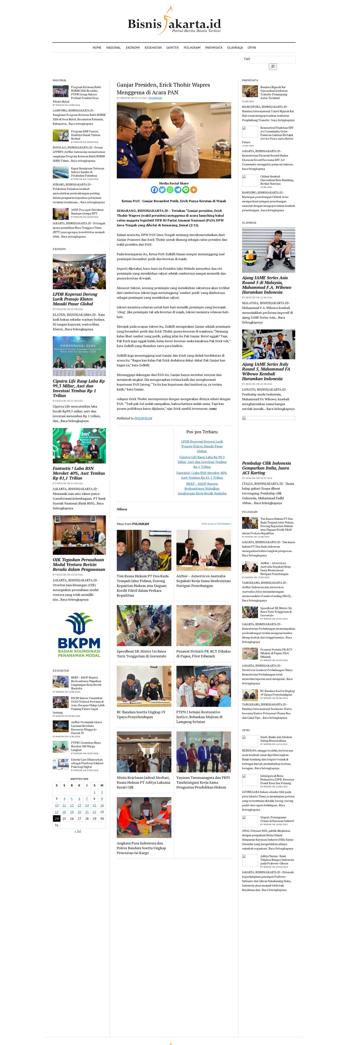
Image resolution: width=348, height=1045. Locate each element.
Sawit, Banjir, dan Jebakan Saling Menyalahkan (276, 738)
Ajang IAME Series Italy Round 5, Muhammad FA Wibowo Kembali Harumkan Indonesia (266, 371)
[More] (193, 189)
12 (72, 805)
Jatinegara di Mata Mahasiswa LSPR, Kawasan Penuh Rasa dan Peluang (277, 779)
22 (94, 812)
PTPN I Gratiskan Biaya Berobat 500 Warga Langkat (86, 746)
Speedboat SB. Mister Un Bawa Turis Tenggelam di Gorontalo (141, 653)
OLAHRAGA (235, 47)
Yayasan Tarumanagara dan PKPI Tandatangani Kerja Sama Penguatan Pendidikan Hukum (203, 782)
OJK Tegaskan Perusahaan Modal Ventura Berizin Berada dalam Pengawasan (79, 564)
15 (94, 805)
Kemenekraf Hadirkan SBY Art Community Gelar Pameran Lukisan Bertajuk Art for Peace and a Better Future (268, 135)
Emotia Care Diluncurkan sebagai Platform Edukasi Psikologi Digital (87, 763)
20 (79, 812)
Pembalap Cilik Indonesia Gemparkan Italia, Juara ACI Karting (266, 468)
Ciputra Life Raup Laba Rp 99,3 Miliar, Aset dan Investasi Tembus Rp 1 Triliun (79, 388)
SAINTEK (172, 47)
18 (64, 812)
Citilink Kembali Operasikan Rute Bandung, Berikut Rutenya (277, 180)
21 (87, 812)
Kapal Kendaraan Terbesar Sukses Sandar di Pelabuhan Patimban (87, 172)
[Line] (185, 189)
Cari (247, 58)
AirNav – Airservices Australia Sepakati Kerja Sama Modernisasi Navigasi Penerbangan (203, 580)
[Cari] (273, 66)
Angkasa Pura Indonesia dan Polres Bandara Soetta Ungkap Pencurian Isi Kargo (141, 848)
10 (57, 805)
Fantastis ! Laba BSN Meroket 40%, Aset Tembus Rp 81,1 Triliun (79, 473)
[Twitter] (162, 189)
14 (87, 805)
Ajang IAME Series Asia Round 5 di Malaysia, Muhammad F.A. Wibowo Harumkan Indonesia (266, 284)
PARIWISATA (213, 47)
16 (102, 805)
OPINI (252, 47)
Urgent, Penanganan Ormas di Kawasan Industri (277, 819)
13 (79, 805)
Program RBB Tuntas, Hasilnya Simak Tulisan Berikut (85, 135)
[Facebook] (154, 189)
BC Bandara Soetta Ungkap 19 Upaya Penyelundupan (141, 714)
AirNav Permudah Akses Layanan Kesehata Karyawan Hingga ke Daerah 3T (86, 727)
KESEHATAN (153, 47)
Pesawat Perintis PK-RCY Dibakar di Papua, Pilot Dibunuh (203, 653)
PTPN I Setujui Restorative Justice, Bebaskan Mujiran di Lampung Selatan (199, 716)
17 (57, 812)
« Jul (78, 831)
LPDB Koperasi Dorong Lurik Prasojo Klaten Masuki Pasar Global (75, 299)
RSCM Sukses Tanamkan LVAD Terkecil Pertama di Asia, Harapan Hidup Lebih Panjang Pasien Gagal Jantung (79, 705)
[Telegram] (177, 189)
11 (64, 805)
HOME (97, 47)
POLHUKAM (192, 47)
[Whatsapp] (170, 189)
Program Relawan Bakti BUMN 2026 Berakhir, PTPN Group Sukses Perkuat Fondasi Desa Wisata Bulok (77, 94)
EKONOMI (133, 47)
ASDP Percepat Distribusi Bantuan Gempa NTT (87, 211)
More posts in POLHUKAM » (216, 523)
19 (72, 812)
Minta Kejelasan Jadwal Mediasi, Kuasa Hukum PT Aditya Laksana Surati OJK (143, 782)
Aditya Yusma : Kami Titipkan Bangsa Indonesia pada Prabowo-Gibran (277, 859)
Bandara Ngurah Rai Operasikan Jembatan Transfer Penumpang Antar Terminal (274, 92)
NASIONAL (113, 47)
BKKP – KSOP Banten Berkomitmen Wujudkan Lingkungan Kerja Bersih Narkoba (86, 683)
